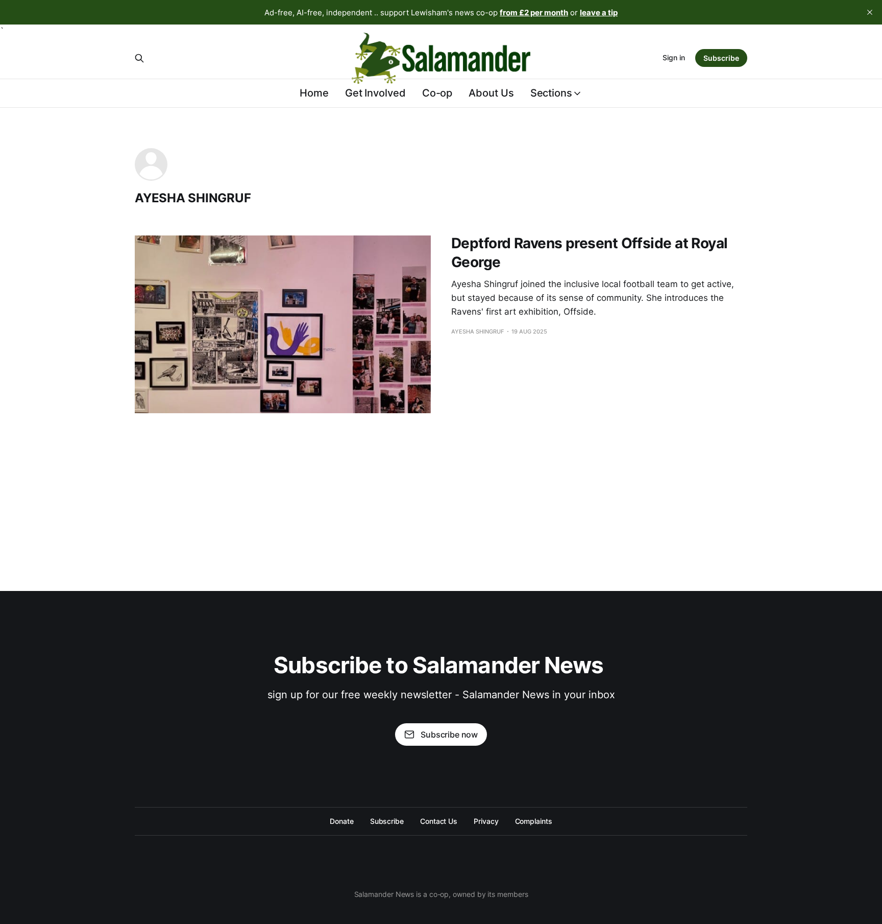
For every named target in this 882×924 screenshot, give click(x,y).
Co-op (437, 93)
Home (314, 93)
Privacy (486, 821)
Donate (342, 821)
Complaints (533, 821)
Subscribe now (449, 734)
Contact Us (438, 821)
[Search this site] (139, 58)
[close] (870, 12)
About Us (491, 93)
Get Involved (375, 93)
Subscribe (721, 58)
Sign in (674, 57)
